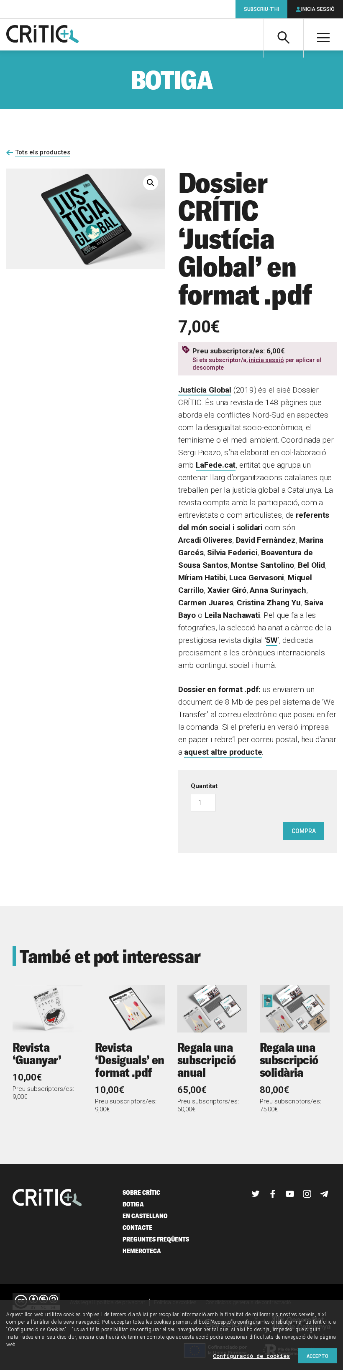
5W (271, 640)
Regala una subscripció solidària (289, 1060)
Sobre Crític (141, 1192)
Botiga (133, 1204)
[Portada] (42, 34)
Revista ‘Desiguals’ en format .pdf (129, 1060)
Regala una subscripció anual (206, 1060)
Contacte (137, 1227)
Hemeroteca (142, 1251)
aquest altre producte (223, 752)
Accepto (317, 1355)
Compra (304, 831)
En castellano (145, 1216)
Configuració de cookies (251, 1355)
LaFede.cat (215, 465)
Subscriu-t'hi (261, 9)
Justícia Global (204, 390)
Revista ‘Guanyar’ (37, 1053)
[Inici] (47, 1198)
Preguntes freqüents (156, 1239)
